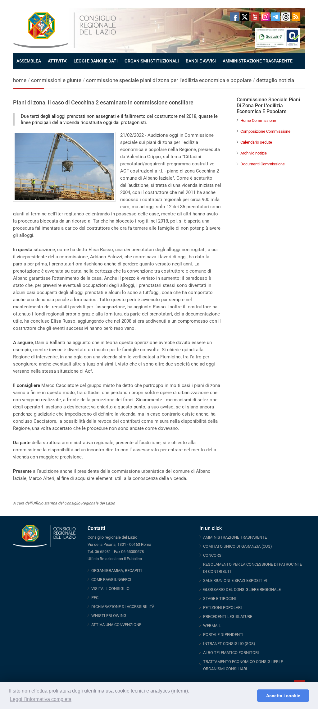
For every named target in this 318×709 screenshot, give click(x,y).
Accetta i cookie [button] (283, 695)
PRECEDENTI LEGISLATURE (227, 616)
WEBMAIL (212, 625)
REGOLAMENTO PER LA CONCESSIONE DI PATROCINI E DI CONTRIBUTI (252, 568)
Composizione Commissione (265, 131)
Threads (285, 16)
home (19, 80)
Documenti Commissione (262, 164)
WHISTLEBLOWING (108, 615)
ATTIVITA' (57, 60)
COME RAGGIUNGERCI (111, 579)
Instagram (265, 16)
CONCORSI (213, 555)
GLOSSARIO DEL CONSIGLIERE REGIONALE (242, 589)
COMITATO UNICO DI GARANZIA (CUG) (237, 546)
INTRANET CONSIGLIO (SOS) (229, 643)
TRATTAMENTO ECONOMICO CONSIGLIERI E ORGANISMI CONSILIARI (243, 665)
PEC (94, 597)
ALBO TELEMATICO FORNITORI (231, 652)
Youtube (255, 16)
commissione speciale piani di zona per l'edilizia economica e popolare (169, 80)
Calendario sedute (256, 142)
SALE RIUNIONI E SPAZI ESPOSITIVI (235, 580)
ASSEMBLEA (28, 60)
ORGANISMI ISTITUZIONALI (152, 60)
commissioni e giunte (56, 80)
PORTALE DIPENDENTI (223, 634)
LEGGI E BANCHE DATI (96, 60)
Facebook (234, 16)
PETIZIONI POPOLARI (222, 607)
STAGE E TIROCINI (219, 598)
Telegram (275, 16)
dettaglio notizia (275, 80)
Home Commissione (258, 120)
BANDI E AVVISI (201, 60)
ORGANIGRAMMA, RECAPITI (116, 570)
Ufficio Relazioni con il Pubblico (115, 558)
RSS (296, 16)
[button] (251, 695)
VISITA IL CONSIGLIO (110, 588)
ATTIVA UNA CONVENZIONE (116, 624)
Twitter (244, 16)
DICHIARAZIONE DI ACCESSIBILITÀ (122, 606)
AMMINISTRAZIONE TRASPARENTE (258, 60)
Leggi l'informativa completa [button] (40, 699)
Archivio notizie (253, 153)
